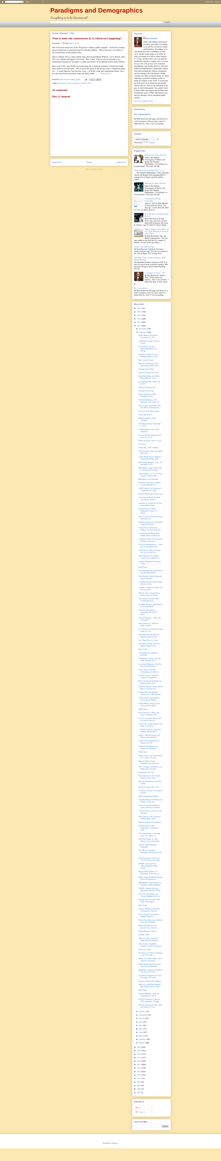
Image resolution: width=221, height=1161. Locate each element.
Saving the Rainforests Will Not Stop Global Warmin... (150, 665)
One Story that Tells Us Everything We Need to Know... (148, 612)
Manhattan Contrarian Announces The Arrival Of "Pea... (151, 971)
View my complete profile (143, 101)
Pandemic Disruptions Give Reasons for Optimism (148, 747)
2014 (139, 1068)
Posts (139, 1107)
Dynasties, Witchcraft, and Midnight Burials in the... (149, 355)
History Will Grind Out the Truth (151, 494)
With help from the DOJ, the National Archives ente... (149, 635)
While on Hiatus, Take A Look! (150, 440)
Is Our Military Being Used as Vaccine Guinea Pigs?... (149, 704)
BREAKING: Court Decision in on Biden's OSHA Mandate (150, 883)
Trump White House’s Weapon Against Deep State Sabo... (150, 457)
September (143, 1015)
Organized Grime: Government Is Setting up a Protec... (151, 540)
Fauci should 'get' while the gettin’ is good (148, 624)
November (143, 332)
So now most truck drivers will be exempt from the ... (150, 719)
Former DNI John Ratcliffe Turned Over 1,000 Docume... (150, 693)
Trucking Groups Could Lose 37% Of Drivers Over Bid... (150, 859)
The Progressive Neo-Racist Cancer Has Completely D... (150, 556)
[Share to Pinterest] (100, 79)
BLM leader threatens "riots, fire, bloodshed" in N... (151, 463)
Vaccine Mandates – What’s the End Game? (150, 618)
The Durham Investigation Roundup (148, 654)
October (142, 1011)
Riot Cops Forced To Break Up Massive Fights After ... (150, 682)
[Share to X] (95, 79)
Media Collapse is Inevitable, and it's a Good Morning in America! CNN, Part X (157, 231)
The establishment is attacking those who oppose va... (149, 834)
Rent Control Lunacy (146, 360)
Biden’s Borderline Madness (149, 796)
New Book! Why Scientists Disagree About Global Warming (149, 258)
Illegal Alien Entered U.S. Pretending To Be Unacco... (150, 872)
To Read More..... (106, 73)
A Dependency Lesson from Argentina (149, 430)
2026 (139, 308)
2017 (139, 1057)
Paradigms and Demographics (96, 10)
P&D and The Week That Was (156, 155)
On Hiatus (142, 444)
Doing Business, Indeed (147, 931)
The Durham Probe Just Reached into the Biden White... (150, 571)
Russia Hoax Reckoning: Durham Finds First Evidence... (151, 921)
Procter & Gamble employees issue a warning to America (149, 806)
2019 (139, 1050)
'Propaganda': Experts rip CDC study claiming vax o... (150, 659)
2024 (139, 315)
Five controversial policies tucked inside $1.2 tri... (151, 630)
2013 (139, 1071)
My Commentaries (142, 114)
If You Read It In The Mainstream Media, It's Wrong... (148, 348)
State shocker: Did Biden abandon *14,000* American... (151, 945)
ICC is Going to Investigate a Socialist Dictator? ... (149, 915)
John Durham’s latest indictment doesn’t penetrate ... (150, 577)
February (142, 1039)
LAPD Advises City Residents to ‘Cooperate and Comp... (150, 489)
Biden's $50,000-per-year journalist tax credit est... (148, 926)
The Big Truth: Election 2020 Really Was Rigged (149, 900)
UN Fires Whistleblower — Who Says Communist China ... (150, 545)
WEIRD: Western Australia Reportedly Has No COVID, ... (151, 889)
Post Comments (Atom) (94, 169)
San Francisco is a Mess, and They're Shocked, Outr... (149, 713)
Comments (141, 1112)
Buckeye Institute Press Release (150, 822)
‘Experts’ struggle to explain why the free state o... (151, 588)
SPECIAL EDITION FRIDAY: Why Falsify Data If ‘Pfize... (150, 985)
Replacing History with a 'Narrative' (148, 419)
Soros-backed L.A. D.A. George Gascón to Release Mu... (150, 474)
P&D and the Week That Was (155, 183)
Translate (151, 142)
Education (61, 83)
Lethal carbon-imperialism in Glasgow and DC (149, 741)
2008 (139, 1089)
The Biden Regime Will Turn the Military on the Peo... (150, 800)
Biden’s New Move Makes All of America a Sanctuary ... (150, 959)
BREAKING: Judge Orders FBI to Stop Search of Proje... (150, 469)
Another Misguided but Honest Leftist (150, 562)
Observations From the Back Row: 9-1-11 (149, 170)
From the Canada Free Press (149, 372)
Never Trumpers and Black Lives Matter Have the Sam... (150, 767)
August (142, 1018)
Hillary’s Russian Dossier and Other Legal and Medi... (149, 736)
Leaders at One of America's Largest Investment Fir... (149, 676)
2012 (139, 1075)
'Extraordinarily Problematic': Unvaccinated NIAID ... (149, 698)
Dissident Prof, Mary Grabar (149, 411)
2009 (139, 1085)
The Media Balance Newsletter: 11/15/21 (150, 424)
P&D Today (143, 567)
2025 (139, 311)
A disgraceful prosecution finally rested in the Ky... (150, 582)
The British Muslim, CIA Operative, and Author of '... (150, 401)
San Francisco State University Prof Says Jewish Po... (150, 551)
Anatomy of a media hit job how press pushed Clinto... (150, 504)
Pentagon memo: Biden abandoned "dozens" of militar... (148, 510)
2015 (139, 1064)
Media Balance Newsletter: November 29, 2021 (148, 336)
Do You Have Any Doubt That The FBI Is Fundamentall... (150, 406)
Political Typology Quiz (147, 387)
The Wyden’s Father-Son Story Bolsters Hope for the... (150, 644)
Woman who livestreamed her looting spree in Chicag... (149, 594)
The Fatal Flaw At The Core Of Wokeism (150, 812)
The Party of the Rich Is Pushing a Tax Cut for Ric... (150, 954)
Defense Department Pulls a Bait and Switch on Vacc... (150, 1006)
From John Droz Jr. (146, 414)
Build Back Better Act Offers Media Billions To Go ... (149, 377)
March (141, 1036)
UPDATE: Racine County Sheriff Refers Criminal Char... (150, 687)
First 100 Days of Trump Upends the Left (157, 215)
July (140, 1022)
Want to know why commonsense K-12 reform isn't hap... (151, 756)
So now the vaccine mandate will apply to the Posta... (150, 725)
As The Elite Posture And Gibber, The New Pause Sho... (150, 528)
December (143, 328)
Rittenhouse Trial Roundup (148, 479)
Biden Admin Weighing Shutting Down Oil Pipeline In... (150, 878)
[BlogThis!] (93, 79)
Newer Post (57, 162)
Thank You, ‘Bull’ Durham (148, 447)
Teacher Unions (86, 83)
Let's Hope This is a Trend (148, 640)
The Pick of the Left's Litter (149, 787)
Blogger (115, 1143)
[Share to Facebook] (97, 79)
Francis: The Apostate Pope (144, 246)
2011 (139, 1078)
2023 (139, 318)
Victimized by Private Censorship (153, 199)
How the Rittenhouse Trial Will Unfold (150, 782)
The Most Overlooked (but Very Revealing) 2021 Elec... (150, 976)
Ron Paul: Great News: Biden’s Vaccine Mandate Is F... (150, 483)
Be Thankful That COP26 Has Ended (149, 382)
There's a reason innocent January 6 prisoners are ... (151, 517)
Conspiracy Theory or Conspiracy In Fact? (151, 791)
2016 (139, 1061)
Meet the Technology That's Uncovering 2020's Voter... (149, 364)
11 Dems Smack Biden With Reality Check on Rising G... (150, 534)
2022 (139, 322)
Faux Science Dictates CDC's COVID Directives (149, 599)
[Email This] (90, 79)
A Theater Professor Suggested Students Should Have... (150, 730)
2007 (139, 1092)
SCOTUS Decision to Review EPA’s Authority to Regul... (149, 1000)
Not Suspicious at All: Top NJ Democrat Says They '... (149, 776)
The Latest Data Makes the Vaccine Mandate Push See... (150, 895)
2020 (139, 1047)
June (141, 1025)
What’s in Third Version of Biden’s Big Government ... (149, 939)
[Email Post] (85, 79)
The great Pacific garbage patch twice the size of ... (150, 436)
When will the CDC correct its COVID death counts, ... (150, 817)
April (141, 1032)
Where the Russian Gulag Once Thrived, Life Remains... (150, 965)
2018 (139, 1054)
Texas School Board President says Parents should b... (149, 498)
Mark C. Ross (74, 43)
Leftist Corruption (73, 83)
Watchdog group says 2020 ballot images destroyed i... (151, 523)
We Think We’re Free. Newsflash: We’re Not (151, 452)
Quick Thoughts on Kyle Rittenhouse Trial (147, 395)
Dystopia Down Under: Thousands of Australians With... (149, 827)
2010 (139, 1082)
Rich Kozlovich (151, 38)
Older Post (121, 162)
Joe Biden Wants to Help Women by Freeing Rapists (150, 605)
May (141, 1029)
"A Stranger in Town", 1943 (155, 273)
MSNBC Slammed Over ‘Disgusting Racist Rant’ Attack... (148, 865)
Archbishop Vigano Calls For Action (149, 342)
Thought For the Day (146, 369)
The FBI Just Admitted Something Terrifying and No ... (150, 852)
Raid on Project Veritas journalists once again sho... (150, 762)
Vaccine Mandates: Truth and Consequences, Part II (149, 994)
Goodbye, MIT (144, 934)
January (142, 1042)
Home (89, 162)
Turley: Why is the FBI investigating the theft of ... (149, 670)
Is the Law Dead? (145, 949)
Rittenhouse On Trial (146, 772)
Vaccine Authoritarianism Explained (148, 845)
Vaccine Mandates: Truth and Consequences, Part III (149, 909)
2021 (139, 326)
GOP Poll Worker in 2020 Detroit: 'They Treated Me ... (150, 840)
